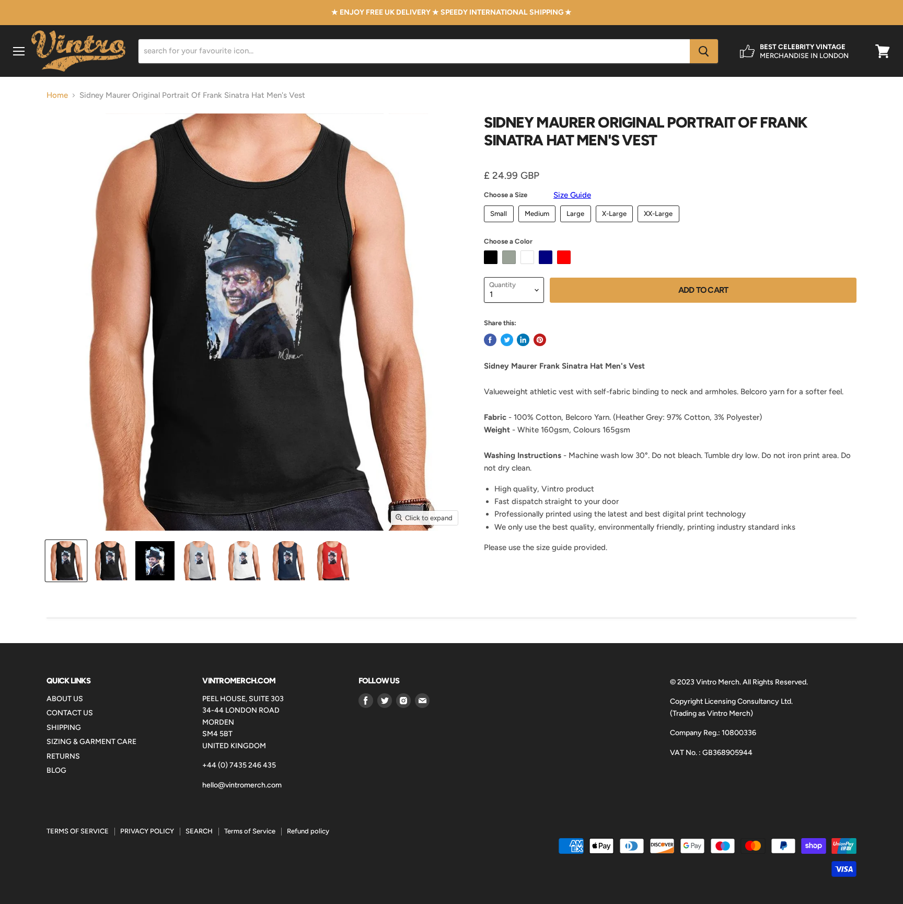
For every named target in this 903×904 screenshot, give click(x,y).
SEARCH (199, 831)
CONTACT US (70, 712)
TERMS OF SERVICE (78, 831)
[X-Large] (616, 225)
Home (57, 95)
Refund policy (308, 831)
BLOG (56, 770)
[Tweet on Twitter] (507, 340)
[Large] (577, 225)
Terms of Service (249, 831)
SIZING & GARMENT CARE (91, 741)
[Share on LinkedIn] (523, 340)
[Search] (704, 51)
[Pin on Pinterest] (540, 340)
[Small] (500, 225)
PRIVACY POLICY (147, 831)
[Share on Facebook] (490, 340)
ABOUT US (65, 698)
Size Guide (572, 195)
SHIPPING (64, 727)
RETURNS (63, 756)
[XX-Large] (660, 225)
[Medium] (538, 225)
